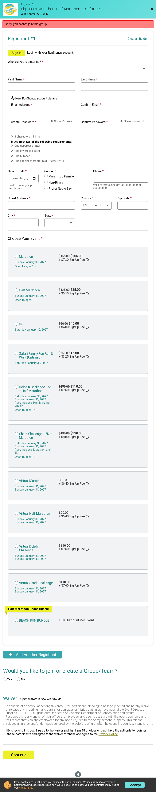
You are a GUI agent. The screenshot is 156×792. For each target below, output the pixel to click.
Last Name (89, 79)
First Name (16, 79)
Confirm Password (94, 122)
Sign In (16, 53)
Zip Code (124, 198)
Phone (98, 171)
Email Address (22, 105)
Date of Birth (17, 171)
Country (87, 198)
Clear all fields (137, 39)
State (48, 215)
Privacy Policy (108, 734)
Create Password (23, 122)
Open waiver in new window (39, 699)
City (11, 215)
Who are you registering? (25, 62)
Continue (18, 755)
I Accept (134, 785)
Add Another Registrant (35, 654)
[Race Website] (12, 9)
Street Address (19, 198)
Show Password (63, 121)
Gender (50, 171)
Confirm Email (91, 105)
